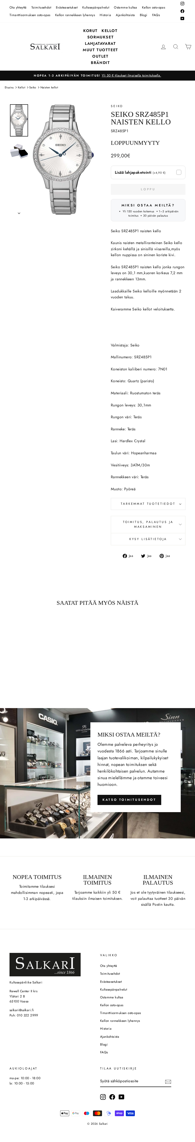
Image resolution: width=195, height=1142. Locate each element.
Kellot (110, 30)
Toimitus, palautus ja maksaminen (148, 524)
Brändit (100, 62)
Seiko (32, 87)
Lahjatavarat (100, 43)
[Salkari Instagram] (103, 1097)
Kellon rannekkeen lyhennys (75, 15)
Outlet (100, 56)
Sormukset (100, 37)
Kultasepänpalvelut (95, 7)
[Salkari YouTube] (121, 1097)
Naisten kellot (49, 87)
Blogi (143, 15)
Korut (90, 30)
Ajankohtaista (125, 15)
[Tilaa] (168, 1081)
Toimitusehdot (41, 7)
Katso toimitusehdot (129, 799)
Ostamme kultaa (125, 7)
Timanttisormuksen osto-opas (30, 15)
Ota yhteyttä (18, 7)
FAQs (156, 15)
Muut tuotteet (100, 50)
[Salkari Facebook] (112, 1097)
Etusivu (9, 87)
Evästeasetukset (67, 7)
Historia (105, 15)
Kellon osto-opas (153, 7)
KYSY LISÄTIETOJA (148, 539)
